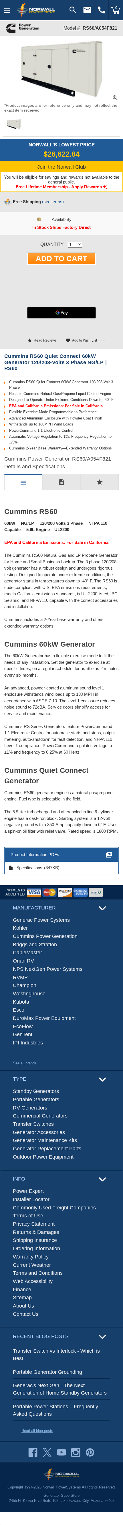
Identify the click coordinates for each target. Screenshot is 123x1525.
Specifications (25, 867)
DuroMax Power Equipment (44, 1018)
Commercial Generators (40, 1116)
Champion (24, 985)
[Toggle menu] (7, 10)
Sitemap (22, 1297)
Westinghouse (29, 994)
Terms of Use (28, 1216)
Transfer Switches (33, 1124)
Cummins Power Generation (45, 936)
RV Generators (30, 1108)
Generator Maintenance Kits (45, 1140)
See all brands (25, 1063)
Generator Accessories (39, 1132)
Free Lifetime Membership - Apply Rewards (59, 186)
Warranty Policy (31, 1257)
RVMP (20, 977)
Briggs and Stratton (35, 944)
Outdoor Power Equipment (43, 1157)
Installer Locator (31, 1199)
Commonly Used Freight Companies (54, 1208)
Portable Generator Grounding (47, 1372)
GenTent (22, 1034)
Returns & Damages (36, 1232)
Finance (22, 1289)
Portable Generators (36, 1099)
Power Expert (28, 1191)
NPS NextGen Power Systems (47, 969)
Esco (18, 1010)
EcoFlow (23, 1026)
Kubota (21, 1002)
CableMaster (27, 952)
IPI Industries (28, 1043)
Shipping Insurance (35, 1240)
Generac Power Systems (41, 920)
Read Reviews (42, 340)
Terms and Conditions (38, 1273)
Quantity (52, 244)
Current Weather (32, 1265)
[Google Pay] (61, 312)
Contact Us (25, 1314)
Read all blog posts (37, 1431)
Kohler (20, 928)
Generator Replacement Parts (47, 1148)
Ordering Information (36, 1248)
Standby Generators (36, 1091)
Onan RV (23, 961)
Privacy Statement (34, 1224)
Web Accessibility (33, 1281)
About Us (23, 1306)
